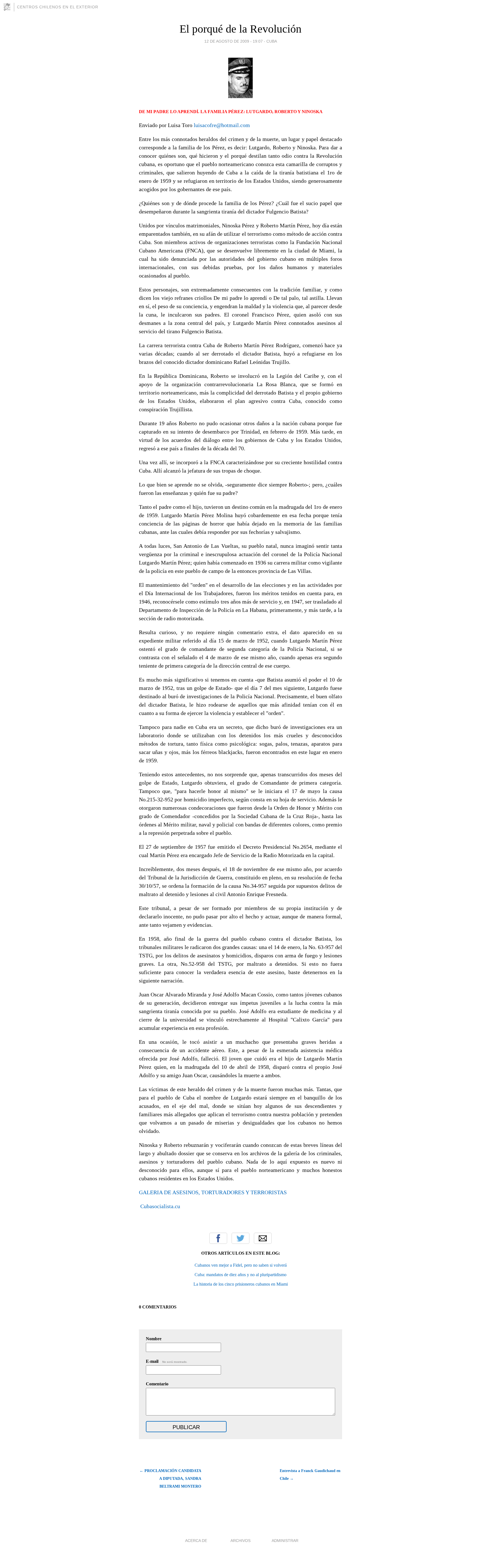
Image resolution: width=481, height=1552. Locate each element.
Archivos (240, 1540)
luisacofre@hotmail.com (222, 125)
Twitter (240, 1238)
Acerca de (196, 1540)
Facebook (218, 1238)
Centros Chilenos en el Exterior (57, 7)
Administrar (285, 1540)
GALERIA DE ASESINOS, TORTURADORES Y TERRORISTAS (213, 1192)
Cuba (271, 41)
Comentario (157, 1383)
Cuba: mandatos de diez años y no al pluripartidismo (240, 1274)
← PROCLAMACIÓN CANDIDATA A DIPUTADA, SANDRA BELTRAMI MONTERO (170, 1478)
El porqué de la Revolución (240, 29)
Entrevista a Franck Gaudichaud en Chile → (310, 1475)
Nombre (153, 1338)
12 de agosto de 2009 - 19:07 (233, 41)
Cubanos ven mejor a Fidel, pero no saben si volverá (241, 1265)
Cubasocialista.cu (159, 1206)
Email (263, 1238)
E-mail (166, 1361)
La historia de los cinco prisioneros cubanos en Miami (240, 1284)
